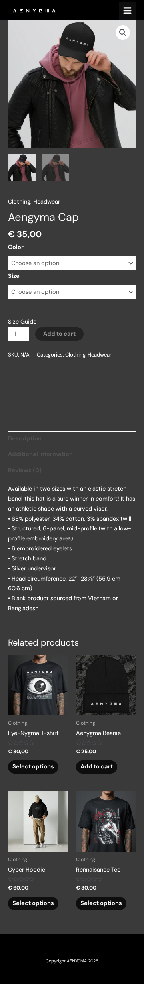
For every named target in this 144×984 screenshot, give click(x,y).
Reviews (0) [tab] (25, 470)
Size (14, 276)
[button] (123, 32)
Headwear (46, 202)
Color (16, 247)
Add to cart (59, 334)
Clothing (19, 202)
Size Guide (22, 322)
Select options (33, 766)
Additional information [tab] (40, 454)
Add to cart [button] (96, 766)
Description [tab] (25, 438)
